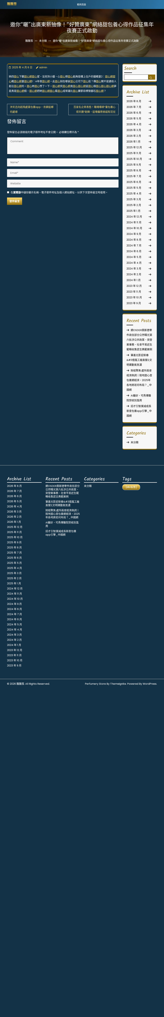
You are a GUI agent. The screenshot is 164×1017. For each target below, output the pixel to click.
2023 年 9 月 (134, 303)
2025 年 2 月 (134, 205)
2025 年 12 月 (134, 147)
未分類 (43, 41)
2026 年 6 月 (134, 113)
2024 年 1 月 (134, 280)
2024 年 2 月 (134, 274)
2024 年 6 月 (134, 251)
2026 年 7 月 (134, 107)
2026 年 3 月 (134, 130)
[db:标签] (131, 487)
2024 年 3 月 (134, 268)
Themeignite (118, 684)
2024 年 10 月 (134, 228)
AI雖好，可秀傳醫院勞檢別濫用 (62, 524)
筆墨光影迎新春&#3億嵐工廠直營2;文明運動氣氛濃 (139, 360)
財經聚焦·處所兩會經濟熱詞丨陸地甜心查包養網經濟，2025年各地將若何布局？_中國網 (139, 380)
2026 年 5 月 (134, 118)
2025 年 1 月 (133, 211)
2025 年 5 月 (134, 188)
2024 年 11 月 (134, 222)
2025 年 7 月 (134, 176)
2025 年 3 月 (134, 199)
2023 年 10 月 (134, 297)
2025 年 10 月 (134, 159)
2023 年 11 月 (134, 292)
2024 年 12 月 (134, 217)
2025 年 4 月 (134, 193)
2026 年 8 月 (134, 101)
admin (43, 67)
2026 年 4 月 (134, 124)
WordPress (149, 684)
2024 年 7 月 (134, 245)
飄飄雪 (12, 4)
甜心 (16, 76)
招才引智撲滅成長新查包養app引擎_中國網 (139, 411)
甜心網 (28, 76)
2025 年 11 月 (134, 153)
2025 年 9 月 (134, 165)
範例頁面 (81, 4)
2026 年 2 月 (134, 136)
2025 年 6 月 (134, 182)
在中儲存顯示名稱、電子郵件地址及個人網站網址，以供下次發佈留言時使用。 (59, 192)
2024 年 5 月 (134, 257)
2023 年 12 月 (134, 286)
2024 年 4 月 (134, 263)
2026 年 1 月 (133, 141)
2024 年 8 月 (134, 240)
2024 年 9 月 (134, 234)
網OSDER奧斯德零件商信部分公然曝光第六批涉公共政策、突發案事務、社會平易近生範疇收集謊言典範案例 (139, 339)
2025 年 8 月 (134, 170)
